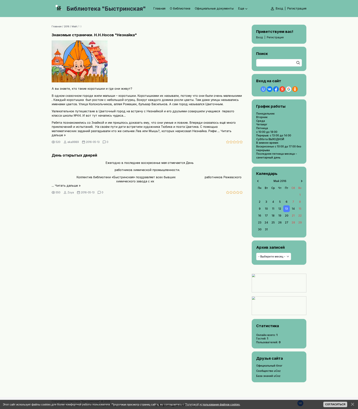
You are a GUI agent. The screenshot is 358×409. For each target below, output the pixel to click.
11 (273, 208)
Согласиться (335, 404)
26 (280, 222)
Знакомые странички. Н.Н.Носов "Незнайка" (94, 35)
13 (286, 208)
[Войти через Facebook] (276, 89)
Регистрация (296, 8)
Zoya (70, 192)
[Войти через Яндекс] (282, 89)
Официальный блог (269, 365)
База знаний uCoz (268, 375)
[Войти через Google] (288, 89)
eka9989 (73, 141)
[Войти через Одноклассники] (295, 89)
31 (266, 229)
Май (74, 26)
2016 (66, 26)
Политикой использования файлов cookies (212, 404)
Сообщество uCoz (268, 370)
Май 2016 (280, 181)
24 (266, 222)
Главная (57, 26)
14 (293, 208)
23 (259, 222)
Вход (279, 8)
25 (273, 222)
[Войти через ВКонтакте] (269, 89)
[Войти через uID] (263, 89)
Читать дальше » (68, 185)
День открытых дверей (74, 155)
